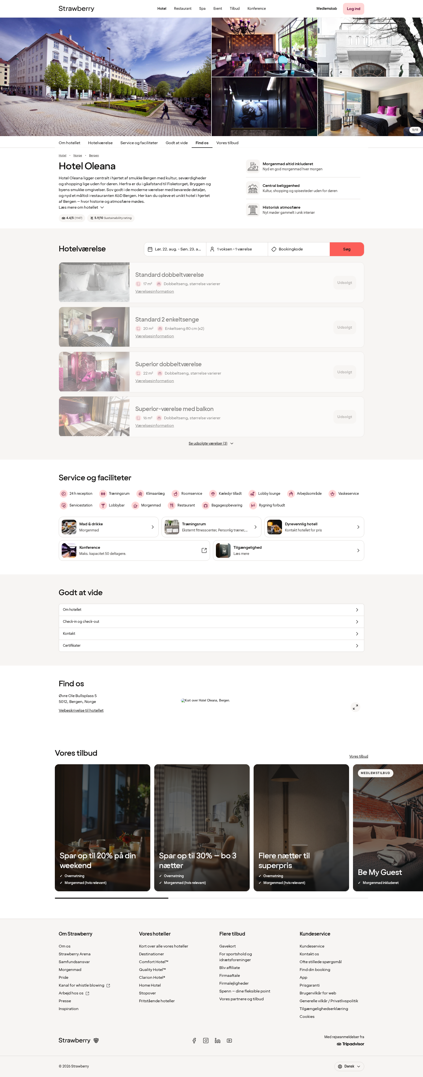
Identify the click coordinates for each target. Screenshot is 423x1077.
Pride (63, 977)
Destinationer (151, 954)
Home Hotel (150, 985)
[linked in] (218, 1041)
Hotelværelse (100, 143)
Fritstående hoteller (157, 1001)
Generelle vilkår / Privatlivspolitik (329, 1001)
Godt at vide (177, 143)
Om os (64, 946)
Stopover (147, 993)
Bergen (94, 156)
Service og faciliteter (139, 143)
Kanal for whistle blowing (81, 985)
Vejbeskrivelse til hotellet (81, 710)
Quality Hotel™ (152, 969)
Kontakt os (309, 954)
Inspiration (69, 1009)
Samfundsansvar (74, 962)
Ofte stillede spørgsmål (321, 962)
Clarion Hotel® (152, 977)
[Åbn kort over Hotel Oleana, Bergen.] (355, 707)
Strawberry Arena (75, 954)
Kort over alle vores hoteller (163, 946)
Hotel (62, 156)
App (303, 977)
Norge (77, 156)
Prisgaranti (310, 985)
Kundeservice (312, 946)
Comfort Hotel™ (153, 962)
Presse (65, 1001)
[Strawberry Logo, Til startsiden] (76, 9)
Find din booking (315, 969)
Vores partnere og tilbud (241, 999)
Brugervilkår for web (318, 993)
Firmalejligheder (234, 983)
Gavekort (227, 946)
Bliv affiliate (229, 967)
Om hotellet (69, 143)
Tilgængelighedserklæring (324, 1009)
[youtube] (229, 1041)
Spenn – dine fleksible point (244, 991)
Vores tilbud (227, 143)
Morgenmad (70, 969)
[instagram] (206, 1041)
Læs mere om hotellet (78, 207)
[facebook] (194, 1041)
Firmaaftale (229, 975)
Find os (202, 143)
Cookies (307, 1016)
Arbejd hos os (71, 993)
